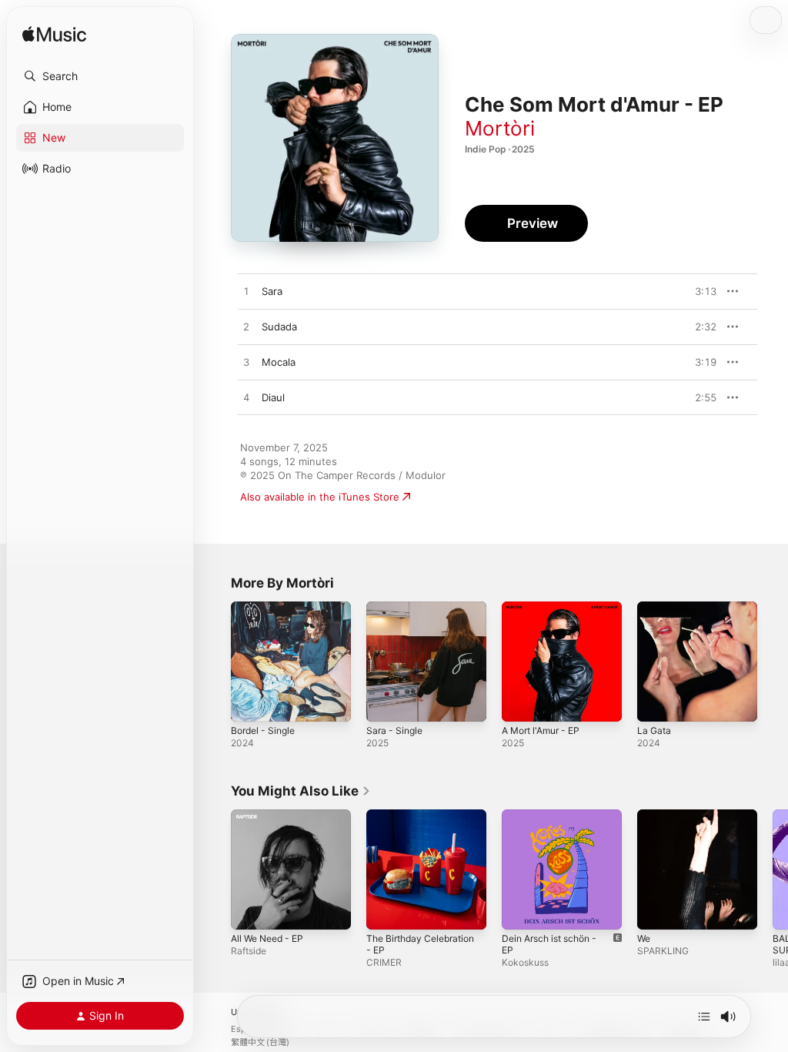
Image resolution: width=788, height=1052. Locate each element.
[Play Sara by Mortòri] (246, 292)
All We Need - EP (267, 938)
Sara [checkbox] (272, 291)
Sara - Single (394, 730)
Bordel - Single (263, 730)
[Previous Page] (215, 869)
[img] (54, 35)
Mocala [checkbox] (279, 362)
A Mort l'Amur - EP (540, 730)
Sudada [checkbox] (279, 326)
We (643, 938)
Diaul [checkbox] (273, 397)
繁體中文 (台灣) (260, 1042)
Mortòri (500, 128)
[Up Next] (704, 1016)
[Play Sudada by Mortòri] (246, 327)
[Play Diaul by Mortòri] (246, 398)
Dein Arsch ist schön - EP (549, 944)
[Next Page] (772, 869)
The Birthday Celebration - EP (420, 944)
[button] (100, 76)
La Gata (654, 730)
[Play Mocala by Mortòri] (246, 363)
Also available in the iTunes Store (319, 497)
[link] (301, 790)
